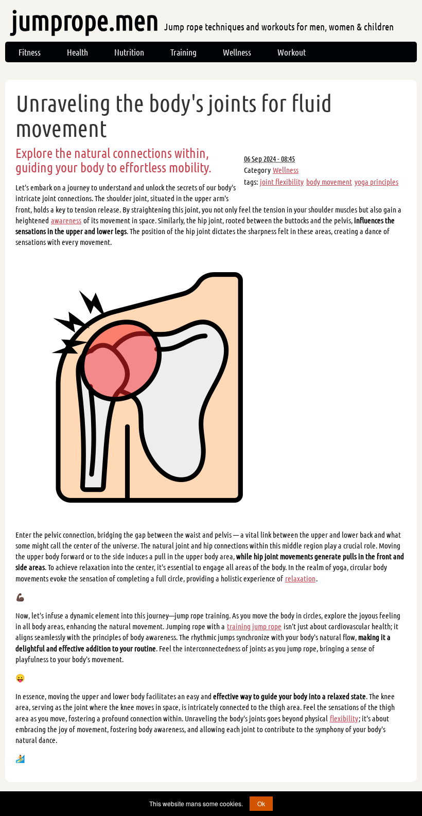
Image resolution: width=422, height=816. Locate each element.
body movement (329, 181)
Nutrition (129, 52)
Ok (261, 803)
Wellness (237, 52)
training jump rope (254, 626)
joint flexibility (282, 181)
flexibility (344, 718)
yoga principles (376, 181)
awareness (66, 220)
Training (183, 52)
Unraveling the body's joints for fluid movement (173, 115)
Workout (291, 52)
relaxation (300, 578)
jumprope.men (202, 19)
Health (77, 52)
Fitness (30, 52)
